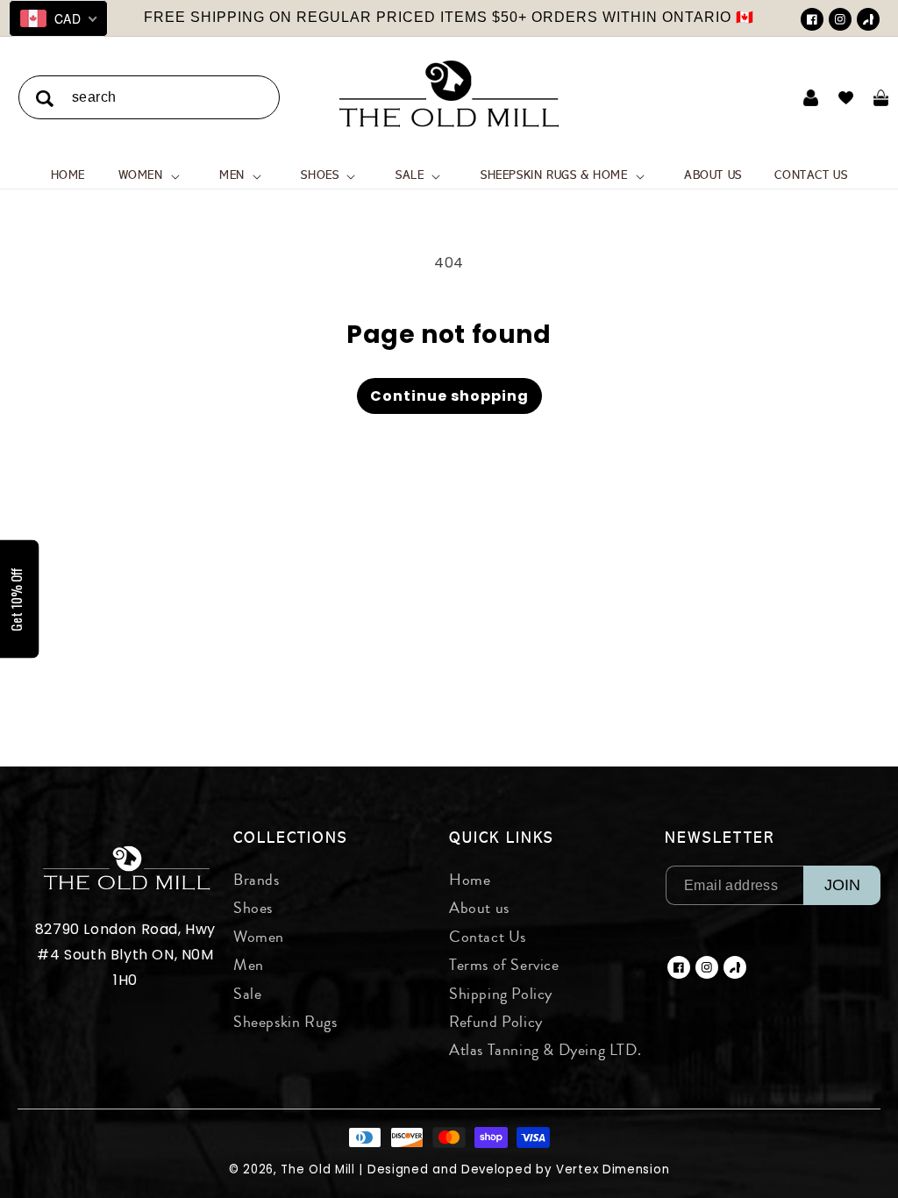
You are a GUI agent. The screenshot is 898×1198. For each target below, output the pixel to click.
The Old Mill (317, 1169)
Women (258, 936)
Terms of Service (504, 964)
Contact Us (487, 936)
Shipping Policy (500, 993)
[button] (152, 175)
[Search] (44, 98)
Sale (247, 993)
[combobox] (149, 97)
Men (248, 964)
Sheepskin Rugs (285, 1021)
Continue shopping (449, 396)
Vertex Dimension (612, 1169)
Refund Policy (496, 1021)
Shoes (253, 907)
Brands (256, 879)
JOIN (842, 885)
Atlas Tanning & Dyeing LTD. (545, 1049)
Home (469, 879)
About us (479, 907)
